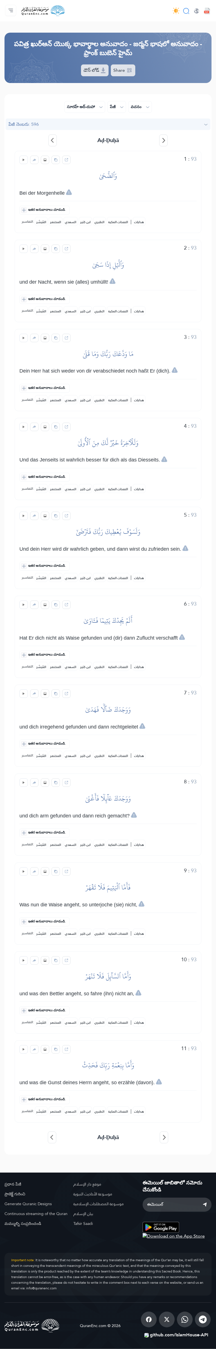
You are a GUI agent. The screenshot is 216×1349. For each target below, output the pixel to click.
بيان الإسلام (83, 1213)
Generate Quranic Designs (28, 1203)
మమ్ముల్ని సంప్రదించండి (22, 1223)
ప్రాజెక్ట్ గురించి (14, 1194)
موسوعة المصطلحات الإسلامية (98, 1203)
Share (119, 70)
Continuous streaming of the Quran (36, 1213)
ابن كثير (85, 222)
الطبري (99, 222)
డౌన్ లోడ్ (92, 70)
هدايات (139, 222)
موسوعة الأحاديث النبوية (92, 1194)
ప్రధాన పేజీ (12, 1184)
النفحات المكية (118, 222)
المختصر (55, 222)
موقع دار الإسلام (87, 1184)
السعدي (70, 222)
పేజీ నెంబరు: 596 (23, 124)
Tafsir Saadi (83, 1223)
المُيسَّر (41, 222)
